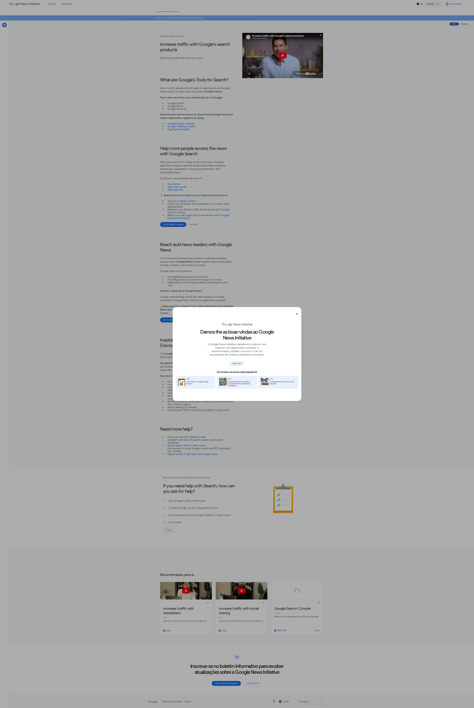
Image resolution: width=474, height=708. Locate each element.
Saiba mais (237, 363)
